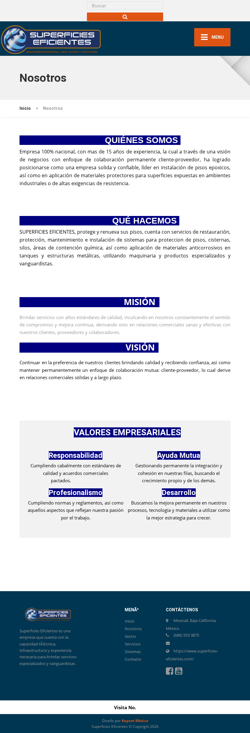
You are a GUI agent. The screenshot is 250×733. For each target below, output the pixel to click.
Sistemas (133, 651)
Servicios (133, 644)
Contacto (133, 659)
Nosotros (133, 628)
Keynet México (135, 720)
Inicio (25, 108)
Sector (130, 636)
